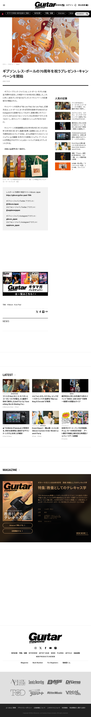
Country (65, 439)
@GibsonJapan (12, 204)
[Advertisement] (25, 249)
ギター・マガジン (8, 64)
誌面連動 (77, 653)
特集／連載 (49, 13)
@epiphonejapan (13, 210)
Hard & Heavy (8, 436)
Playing (60, 653)
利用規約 (65, 708)
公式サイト (14, 149)
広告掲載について (39, 708)
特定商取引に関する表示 (77, 708)
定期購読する (18, 531)
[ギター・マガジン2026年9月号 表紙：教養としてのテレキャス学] (18, 520)
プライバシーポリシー (25, 708)
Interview (61, 13)
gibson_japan (11, 219)
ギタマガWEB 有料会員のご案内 (18, 13)
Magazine (12, 470)
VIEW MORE (82, 533)
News (17, 64)
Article (43, 425)
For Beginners (52, 663)
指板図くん (66, 663)
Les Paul (18, 305)
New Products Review (45, 657)
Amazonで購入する (17, 525)
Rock (17, 407)
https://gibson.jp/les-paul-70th (18, 195)
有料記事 (37, 13)
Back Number (38, 663)
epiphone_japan (12, 225)
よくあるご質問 (11, 708)
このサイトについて (53, 708)
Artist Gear (44, 653)
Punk (34, 436)
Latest (9, 375)
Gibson (10, 305)
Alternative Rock (8, 407)
